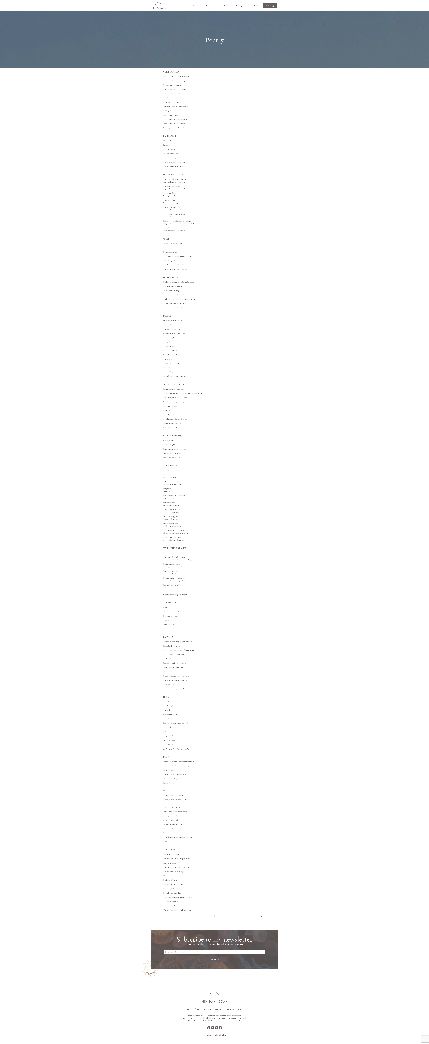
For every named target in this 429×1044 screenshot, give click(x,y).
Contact (254, 5)
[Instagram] (208, 1027)
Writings (239, 5)
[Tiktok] (220, 1027)
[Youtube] (212, 1027)
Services (209, 5)
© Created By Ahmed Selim (214, 1035)
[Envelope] (216, 1027)
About (195, 5)
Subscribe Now (215, 959)
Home (182, 5)
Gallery (224, 5)
